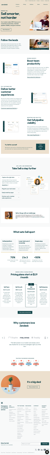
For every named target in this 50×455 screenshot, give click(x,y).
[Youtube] (45, 450)
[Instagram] (48, 450)
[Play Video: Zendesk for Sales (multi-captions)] (39, 43)
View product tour (33, 387)
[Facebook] (39, 450)
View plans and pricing (25, 312)
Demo (38, 4)
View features (6, 29)
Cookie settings (19, 452)
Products (17, 4)
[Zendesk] (2, 404)
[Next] (2, 338)
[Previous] (47, 338)
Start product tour (41, 147)
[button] (9, 177)
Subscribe (44, 443)
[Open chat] (47, 452)
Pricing (24, 4)
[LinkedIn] (42, 450)
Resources (45, 4)
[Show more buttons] (48, 49)
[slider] (39, 49)
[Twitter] (36, 450)
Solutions (31, 4)
